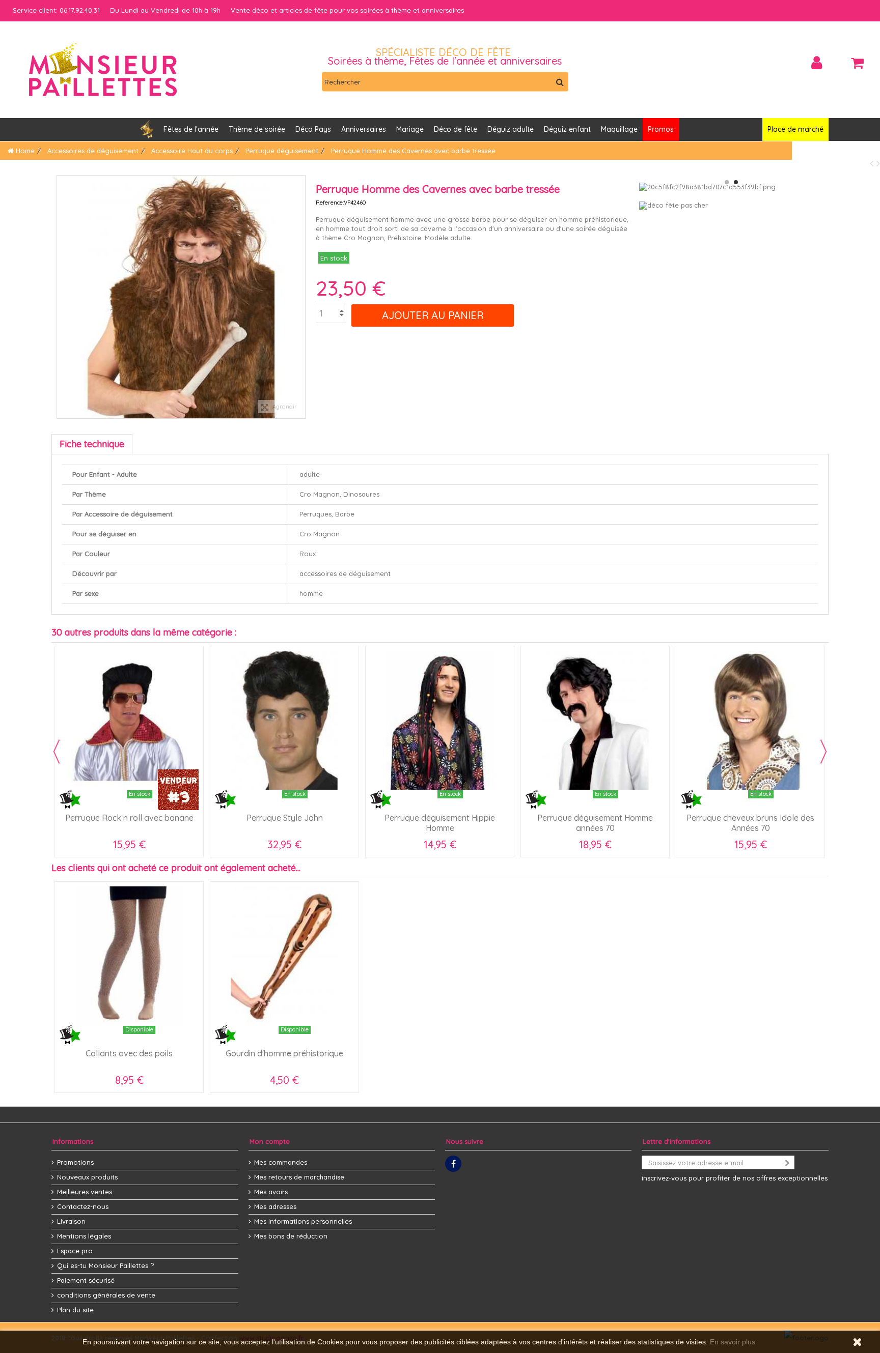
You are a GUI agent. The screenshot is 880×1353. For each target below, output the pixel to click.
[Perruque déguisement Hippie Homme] (439, 720)
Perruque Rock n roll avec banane (129, 818)
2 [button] (736, 182)
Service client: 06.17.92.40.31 (56, 10)
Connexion (816, 62)
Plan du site (75, 1310)
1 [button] (727, 182)
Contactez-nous (82, 1206)
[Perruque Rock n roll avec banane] (129, 720)
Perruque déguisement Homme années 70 (595, 823)
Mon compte (270, 1141)
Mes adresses (275, 1206)
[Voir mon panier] (857, 63)
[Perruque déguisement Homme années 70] (595, 720)
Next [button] (823, 751)
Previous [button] (56, 751)
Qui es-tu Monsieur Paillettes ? (105, 1265)
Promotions (75, 1162)
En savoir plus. (733, 1342)
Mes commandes (280, 1162)
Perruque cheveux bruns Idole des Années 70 (750, 823)
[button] (363, 129)
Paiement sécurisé (86, 1280)
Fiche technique (92, 444)
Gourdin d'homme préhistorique (284, 1053)
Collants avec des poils (129, 1053)
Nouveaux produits (87, 1177)
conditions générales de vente (106, 1295)
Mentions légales (84, 1236)
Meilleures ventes (84, 1192)
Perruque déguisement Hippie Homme (439, 823)
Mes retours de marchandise (299, 1177)
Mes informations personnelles (303, 1221)
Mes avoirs (271, 1192)
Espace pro (75, 1251)
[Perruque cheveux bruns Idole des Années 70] (750, 720)
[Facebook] (453, 1164)
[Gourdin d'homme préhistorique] (284, 955)
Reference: (330, 202)
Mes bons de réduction (290, 1236)
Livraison (71, 1221)
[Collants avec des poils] (129, 955)
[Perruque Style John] (284, 720)
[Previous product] (873, 163)
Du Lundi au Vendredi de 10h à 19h (165, 10)
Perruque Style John (284, 818)
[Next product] (878, 163)
